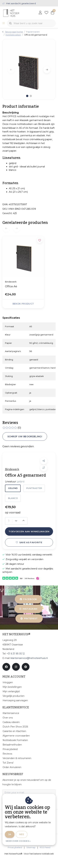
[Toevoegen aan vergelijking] (43, 467)
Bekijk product (23, 303)
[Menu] (3, 23)
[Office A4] (23, 256)
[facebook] (6, 667)
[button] (43, 460)
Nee (21, 834)
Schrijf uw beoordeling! (24, 436)
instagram (30, 608)
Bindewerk (12, 469)
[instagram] (16, 667)
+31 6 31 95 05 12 (16, 653)
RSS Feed (45, 847)
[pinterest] (25, 667)
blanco (13, 498)
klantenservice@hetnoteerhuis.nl (29, 658)
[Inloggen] (40, 12)
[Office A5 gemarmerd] (29, 69)
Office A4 (11, 286)
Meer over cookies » (18, 841)
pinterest (31, 618)
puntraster (34, 488)
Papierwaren (33, 32)
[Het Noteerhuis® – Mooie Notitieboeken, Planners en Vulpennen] (16, 12)
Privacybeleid (15, 847)
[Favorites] (46, 12)
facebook (30, 599)
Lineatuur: (14, 481)
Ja (9, 834)
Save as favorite (30, 542)
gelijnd (13, 488)
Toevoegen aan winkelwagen (29, 531)
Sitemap (30, 847)
